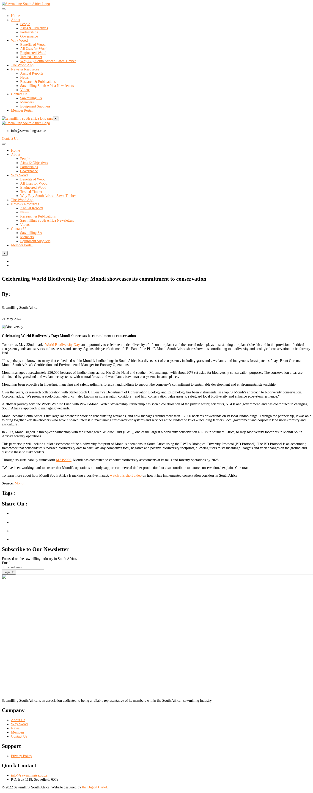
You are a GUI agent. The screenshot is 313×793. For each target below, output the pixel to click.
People (25, 24)
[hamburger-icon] (3, 9)
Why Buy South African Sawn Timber (48, 61)
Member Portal (22, 110)
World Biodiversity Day (62, 345)
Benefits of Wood (33, 44)
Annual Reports (31, 73)
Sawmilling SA (31, 98)
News (24, 77)
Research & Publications (38, 81)
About (15, 20)
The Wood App (22, 65)
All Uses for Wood (33, 49)
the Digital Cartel (94, 787)
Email (6, 563)
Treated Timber (31, 57)
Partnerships (29, 32)
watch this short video (126, 475)
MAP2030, (64, 460)
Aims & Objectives (34, 28)
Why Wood (19, 40)
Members (27, 102)
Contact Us (10, 138)
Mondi (19, 483)
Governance (29, 36)
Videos (25, 90)
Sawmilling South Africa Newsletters (47, 86)
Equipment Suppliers (35, 106)
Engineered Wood (33, 53)
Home (15, 16)
